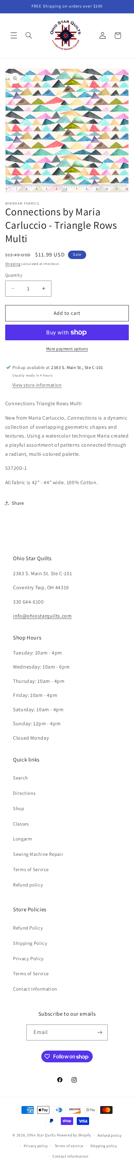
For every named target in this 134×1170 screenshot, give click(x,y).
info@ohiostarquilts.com (42, 615)
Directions (24, 793)
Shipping (12, 263)
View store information (37, 385)
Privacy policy (36, 1145)
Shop (18, 808)
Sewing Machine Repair (38, 854)
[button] (13, 35)
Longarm (22, 839)
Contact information (70, 1156)
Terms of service (69, 1145)
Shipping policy (103, 1145)
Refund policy (28, 885)
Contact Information (35, 989)
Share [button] (18, 503)
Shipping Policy (30, 943)
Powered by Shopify (74, 1134)
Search (20, 778)
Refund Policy (28, 928)
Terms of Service (31, 869)
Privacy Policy (28, 958)
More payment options (67, 348)
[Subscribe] (99, 1032)
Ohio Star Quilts (41, 1134)
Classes (21, 824)
